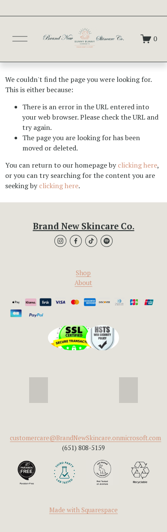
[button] (38, 390)
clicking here (137, 165)
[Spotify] (107, 241)
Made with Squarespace (83, 509)
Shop (83, 272)
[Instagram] (60, 241)
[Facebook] (76, 241)
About (83, 282)
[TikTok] (91, 241)
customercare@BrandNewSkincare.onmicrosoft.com (85, 437)
